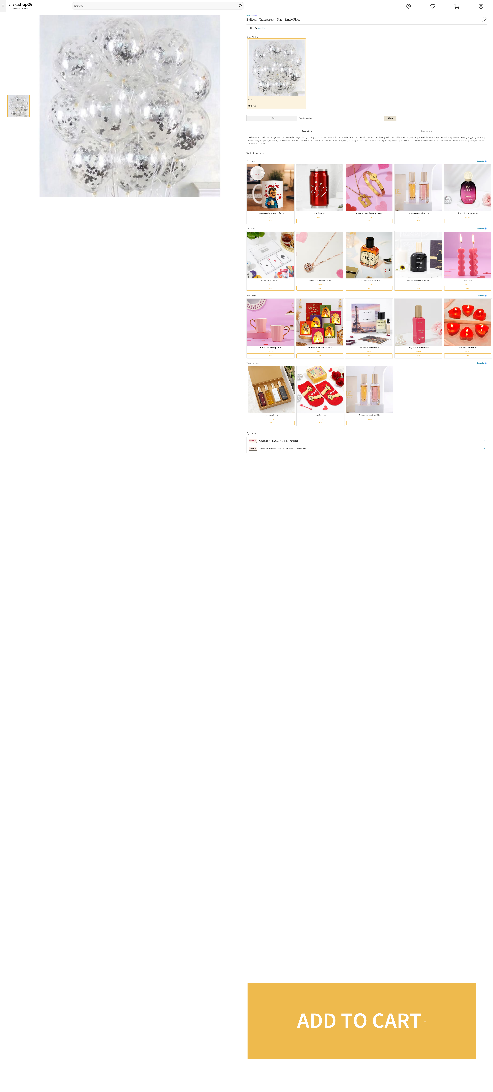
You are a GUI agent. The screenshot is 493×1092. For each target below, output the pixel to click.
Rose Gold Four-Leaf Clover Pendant (320, 280)
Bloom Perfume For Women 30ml (467, 213)
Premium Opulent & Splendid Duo (418, 213)
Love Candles (468, 280)
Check (390, 118)
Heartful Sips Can (319, 213)
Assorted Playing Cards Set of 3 (270, 280)
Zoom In (480, 161)
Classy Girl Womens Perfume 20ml (418, 348)
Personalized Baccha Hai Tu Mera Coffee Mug (270, 213)
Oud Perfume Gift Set (271, 415)
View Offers (261, 28)
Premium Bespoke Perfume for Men (418, 280)
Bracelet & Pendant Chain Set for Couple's (369, 213)
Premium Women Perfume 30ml (369, 348)
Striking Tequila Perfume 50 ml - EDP (369, 280)
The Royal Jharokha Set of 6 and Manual (320, 348)
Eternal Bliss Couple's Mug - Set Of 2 (270, 348)
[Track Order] (408, 6)
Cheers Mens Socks (320, 415)
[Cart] (457, 6)
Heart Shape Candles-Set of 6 (468, 348)
